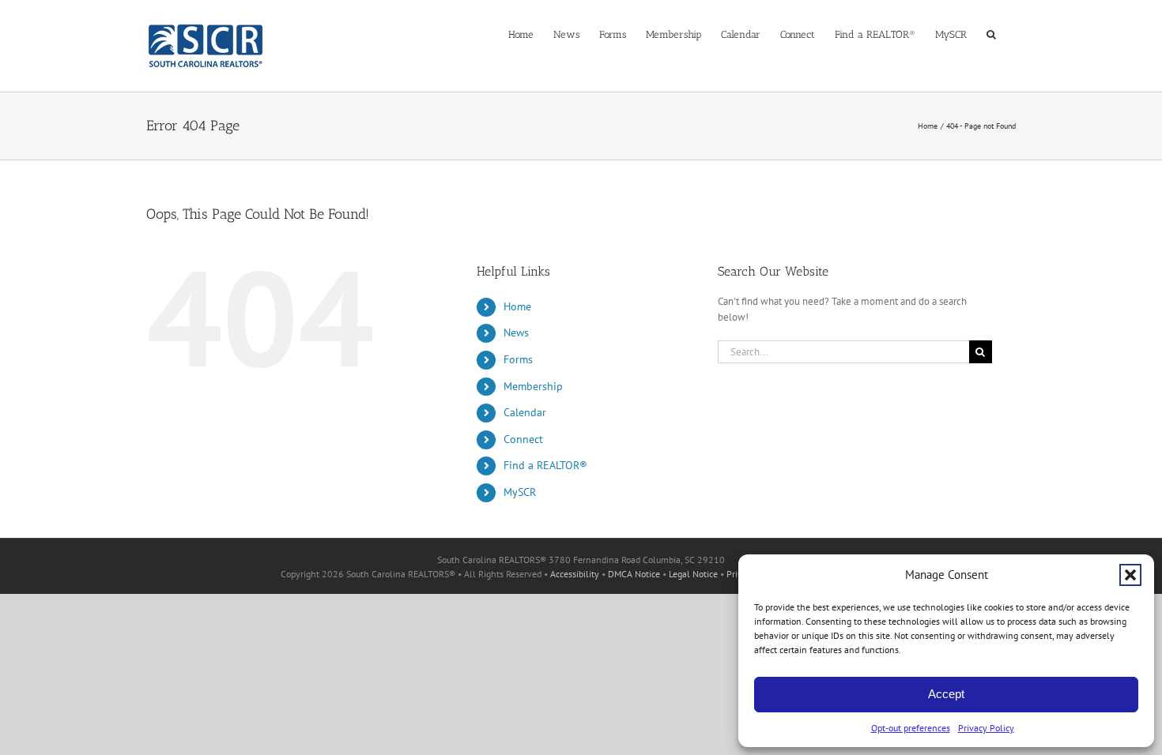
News (516, 332)
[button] (1130, 575)
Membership (533, 386)
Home (517, 306)
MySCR (520, 492)
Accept (946, 694)
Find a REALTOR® (545, 465)
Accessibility (574, 574)
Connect (523, 439)
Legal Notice (693, 574)
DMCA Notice (634, 574)
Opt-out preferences (910, 728)
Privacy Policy (986, 728)
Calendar (525, 412)
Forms (518, 359)
